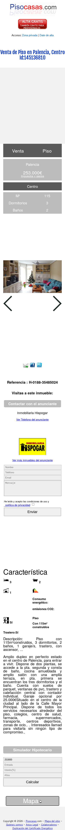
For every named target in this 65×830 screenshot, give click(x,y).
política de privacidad (17, 505)
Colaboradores (49, 824)
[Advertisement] (32, 105)
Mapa (30, 800)
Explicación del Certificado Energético (32, 828)
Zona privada (29, 35)
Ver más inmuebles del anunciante (32, 460)
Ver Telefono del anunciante (32, 419)
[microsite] (32, 454)
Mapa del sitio (52, 821)
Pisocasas (31, 821)
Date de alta (47, 35)
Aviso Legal (32, 824)
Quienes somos (14, 824)
